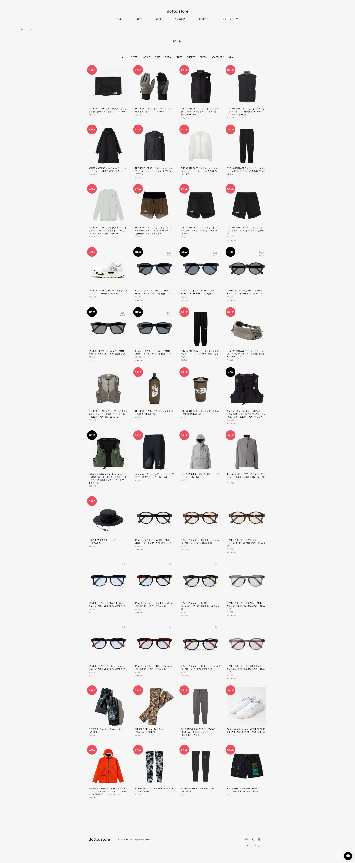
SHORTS (191, 57)
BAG (231, 57)
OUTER (134, 57)
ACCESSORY (217, 57)
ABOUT (139, 19)
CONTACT (203, 19)
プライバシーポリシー (124, 839)
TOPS (168, 57)
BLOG (158, 19)
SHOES (203, 57)
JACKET (146, 57)
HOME (118, 19)
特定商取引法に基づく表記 (144, 839)
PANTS (179, 57)
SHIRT (158, 57)
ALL (124, 57)
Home (20, 29)
